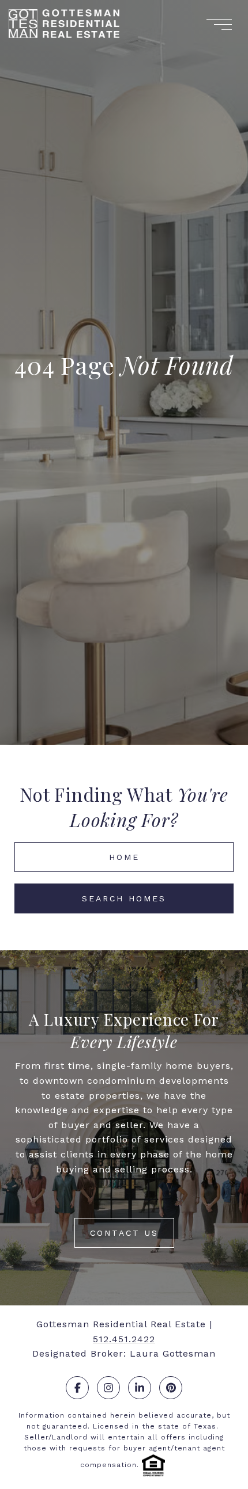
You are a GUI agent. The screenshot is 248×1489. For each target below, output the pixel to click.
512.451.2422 (124, 1339)
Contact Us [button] (124, 1232)
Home (124, 857)
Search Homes (124, 898)
